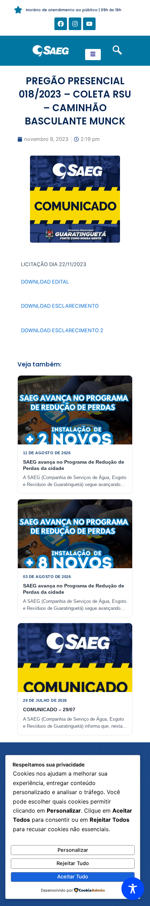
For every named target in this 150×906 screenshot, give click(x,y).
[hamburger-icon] (93, 54)
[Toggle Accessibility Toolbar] (133, 889)
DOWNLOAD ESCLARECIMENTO (60, 306)
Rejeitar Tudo (73, 863)
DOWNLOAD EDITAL (45, 282)
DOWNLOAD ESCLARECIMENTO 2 (62, 330)
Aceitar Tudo (72, 876)
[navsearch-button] (117, 51)
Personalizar (73, 850)
